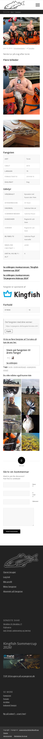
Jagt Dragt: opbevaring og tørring (17, 630)
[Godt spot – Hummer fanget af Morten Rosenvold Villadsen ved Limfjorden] (12, 442)
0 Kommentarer (19, 48)
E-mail (33, 495)
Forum (6, 699)
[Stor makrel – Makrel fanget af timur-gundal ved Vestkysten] (30, 406)
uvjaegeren (31, 367)
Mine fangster (9, 586)
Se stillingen (11, 363)
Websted (35, 501)
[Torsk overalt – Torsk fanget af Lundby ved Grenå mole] (12, 424)
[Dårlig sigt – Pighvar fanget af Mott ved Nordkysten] (30, 424)
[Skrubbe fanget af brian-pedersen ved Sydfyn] (12, 406)
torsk (10, 367)
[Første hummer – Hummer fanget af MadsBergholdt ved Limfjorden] (12, 388)
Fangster (7, 695)
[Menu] (36, 5)
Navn (34, 485)
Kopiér (8, 331)
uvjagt (5, 370)
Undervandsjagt (19, 367)
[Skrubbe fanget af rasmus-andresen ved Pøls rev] (30, 442)
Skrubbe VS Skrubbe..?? (12, 624)
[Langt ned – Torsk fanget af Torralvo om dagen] (21, 32)
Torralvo (31, 48)
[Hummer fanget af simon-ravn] (30, 388)
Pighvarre (7, 627)
